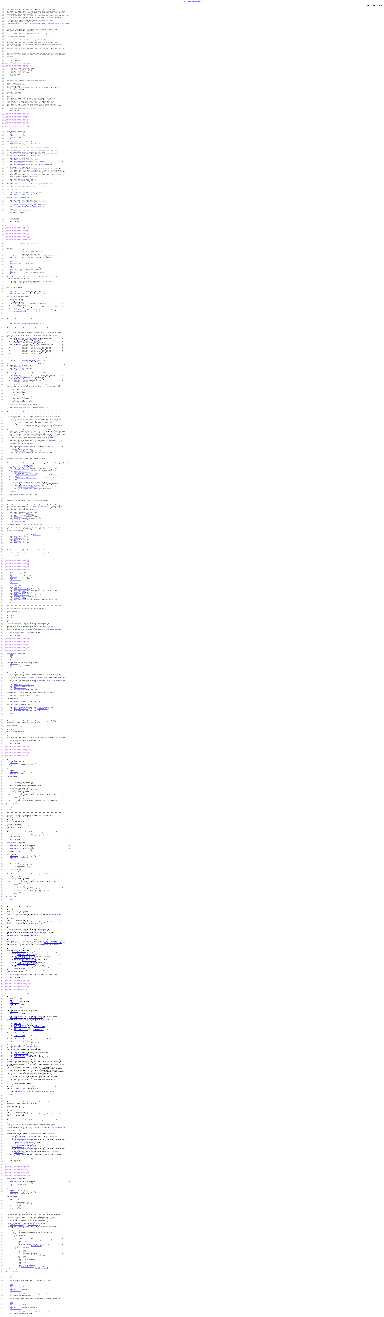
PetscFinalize (19, 542)
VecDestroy (18, 536)
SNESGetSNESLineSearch (22, 472)
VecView (17, 205)
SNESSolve (44, 506)
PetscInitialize (20, 292)
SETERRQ (15, 311)
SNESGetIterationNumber (22, 518)
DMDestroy (17, 541)
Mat (11, 266)
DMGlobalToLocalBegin (18, 152)
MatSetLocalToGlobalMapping (24, 958)
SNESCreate (18, 323)
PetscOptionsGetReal (21, 304)
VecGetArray (60, 175)
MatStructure (14, 1003)
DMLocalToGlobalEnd (21, 709)
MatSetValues (17, 962)
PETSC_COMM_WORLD (31, 293)
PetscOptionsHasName (21, 446)
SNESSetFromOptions (21, 494)
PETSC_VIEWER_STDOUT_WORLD (32, 205)
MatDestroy (37, 535)
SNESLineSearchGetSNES (22, 589)
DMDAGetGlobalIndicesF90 (53, 943)
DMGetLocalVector (20, 160)
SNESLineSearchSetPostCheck (58, 23)
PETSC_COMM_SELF (24, 311)
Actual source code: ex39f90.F (192, 2)
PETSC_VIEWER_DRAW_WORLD (31, 361)
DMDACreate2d (18, 338)
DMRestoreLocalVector (22, 200)
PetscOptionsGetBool (21, 469)
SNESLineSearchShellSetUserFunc (30, 488)
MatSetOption (20, 1091)
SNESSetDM (17, 367)
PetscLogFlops (19, 202)
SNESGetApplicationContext (24, 685)
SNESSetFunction (52, 88)
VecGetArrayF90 (33, 106)
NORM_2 (24, 592)
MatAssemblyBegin (16, 1046)
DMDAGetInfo (18, 344)
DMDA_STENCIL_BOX (35, 340)
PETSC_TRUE (29, 473)
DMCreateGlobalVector (22, 368)
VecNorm (16, 592)
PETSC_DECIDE (23, 341)
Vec (11, 134)
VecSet (34, 509)
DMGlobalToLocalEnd (36, 152)
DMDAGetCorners (19, 376)
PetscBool (13, 272)
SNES (53, 10)
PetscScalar (14, 143)
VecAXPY (16, 593)
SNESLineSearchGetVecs (22, 590)
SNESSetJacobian (21, 452)
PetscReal (13, 577)
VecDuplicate (18, 370)
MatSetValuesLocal (19, 952)
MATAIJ (32, 451)
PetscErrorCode (15, 580)
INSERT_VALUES (39, 161)
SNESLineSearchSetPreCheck (35, 23)
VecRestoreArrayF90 (52, 106)
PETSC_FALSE (28, 466)
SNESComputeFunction (21, 595)
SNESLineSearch (15, 263)
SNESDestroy (18, 539)
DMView (16, 361)
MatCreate (52, 436)
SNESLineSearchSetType (26, 487)
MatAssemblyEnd (31, 1046)
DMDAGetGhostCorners (21, 379)
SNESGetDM (17, 158)
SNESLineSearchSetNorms (22, 599)
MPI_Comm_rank (19, 293)
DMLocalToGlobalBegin (22, 707)
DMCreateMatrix (20, 451)
